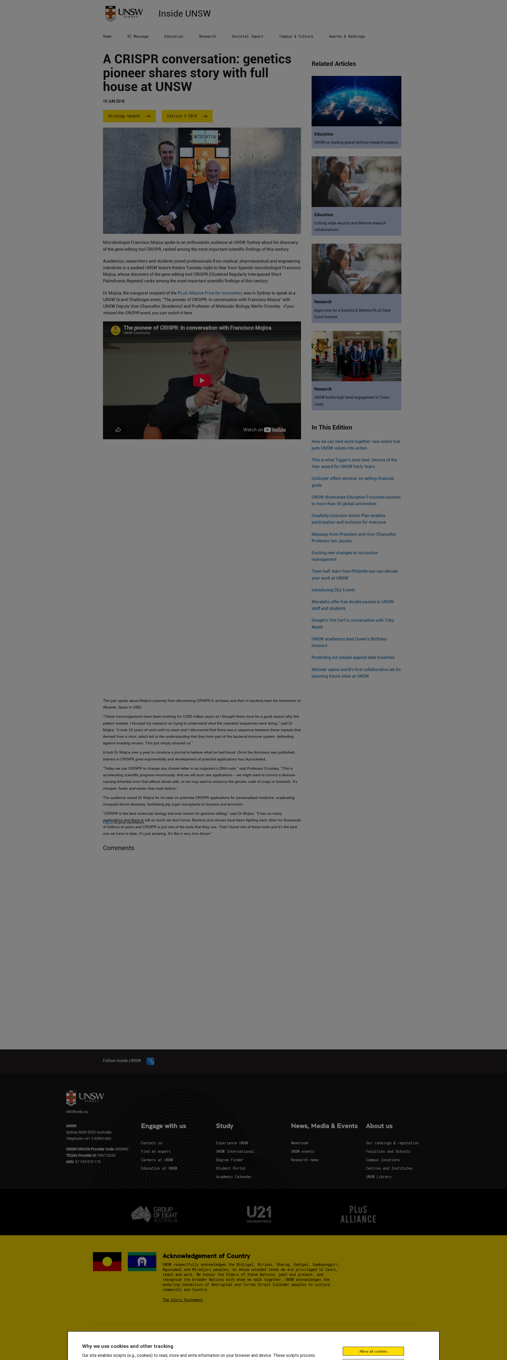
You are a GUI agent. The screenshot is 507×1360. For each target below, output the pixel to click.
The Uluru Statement (183, 1299)
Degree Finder (229, 1159)
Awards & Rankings (347, 36)
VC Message (137, 36)
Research (207, 36)
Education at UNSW (159, 1168)
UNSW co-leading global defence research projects (356, 142)
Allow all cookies (373, 1351)
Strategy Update (124, 115)
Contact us (151, 1142)
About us (379, 1126)
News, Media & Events (324, 1126)
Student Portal (231, 1168)
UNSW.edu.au (77, 1111)
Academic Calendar (234, 1176)
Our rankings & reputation (392, 1142)
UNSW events (302, 1151)
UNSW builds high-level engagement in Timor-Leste (352, 400)
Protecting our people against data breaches (353, 657)
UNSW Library (378, 1176)
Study (224, 1126)
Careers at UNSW (157, 1159)
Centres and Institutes (389, 1168)
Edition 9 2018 (182, 115)
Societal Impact (248, 36)
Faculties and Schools (388, 1151)
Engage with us (163, 1126)
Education (173, 36)
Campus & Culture (296, 36)
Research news (304, 1159)
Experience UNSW (232, 1142)
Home (107, 36)
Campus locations (383, 1159)
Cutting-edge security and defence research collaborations (350, 226)
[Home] (126, 13)
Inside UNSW (184, 12)
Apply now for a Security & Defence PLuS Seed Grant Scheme (352, 313)
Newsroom (299, 1142)
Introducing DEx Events (333, 589)
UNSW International (235, 1151)
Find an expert (156, 1151)
